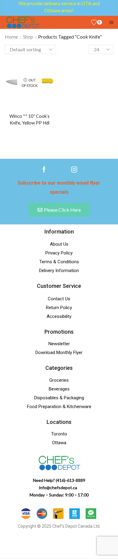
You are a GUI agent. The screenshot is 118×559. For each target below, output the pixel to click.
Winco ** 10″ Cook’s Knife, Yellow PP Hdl (29, 119)
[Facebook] (44, 169)
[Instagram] (74, 169)
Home (11, 36)
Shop (28, 36)
